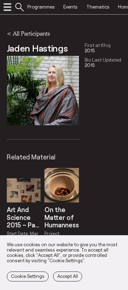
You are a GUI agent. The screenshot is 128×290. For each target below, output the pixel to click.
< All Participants (28, 33)
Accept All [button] (67, 276)
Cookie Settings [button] (27, 276)
